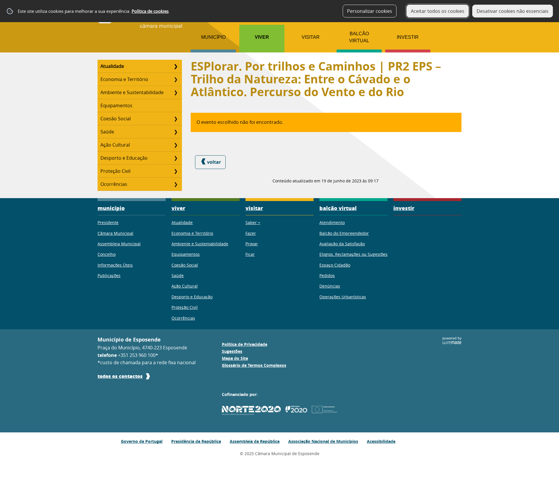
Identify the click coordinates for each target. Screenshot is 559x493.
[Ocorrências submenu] (175, 184)
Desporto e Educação (124, 158)
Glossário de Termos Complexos (254, 365)
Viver (262, 37)
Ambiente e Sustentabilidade (132, 92)
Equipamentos (116, 105)
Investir (408, 37)
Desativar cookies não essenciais (513, 11)
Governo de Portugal (141, 441)
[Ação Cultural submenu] (175, 144)
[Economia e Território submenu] (175, 79)
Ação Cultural (115, 145)
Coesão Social (115, 118)
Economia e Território (124, 79)
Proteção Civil (115, 171)
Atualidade (112, 66)
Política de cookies (150, 11)
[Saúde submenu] (175, 131)
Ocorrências (113, 184)
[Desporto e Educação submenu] (175, 158)
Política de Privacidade (244, 344)
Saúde (107, 131)
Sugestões (232, 351)
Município (213, 37)
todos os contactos (120, 376)
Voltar (214, 162)
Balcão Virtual (359, 37)
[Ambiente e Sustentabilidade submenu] (175, 92)
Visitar (311, 37)
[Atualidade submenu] (175, 66)
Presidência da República (196, 441)
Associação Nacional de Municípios (323, 441)
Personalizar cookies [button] (369, 11)
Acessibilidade (381, 441)
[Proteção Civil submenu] (175, 171)
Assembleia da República (255, 441)
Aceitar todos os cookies (437, 11)
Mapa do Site (235, 358)
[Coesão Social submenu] (175, 118)
